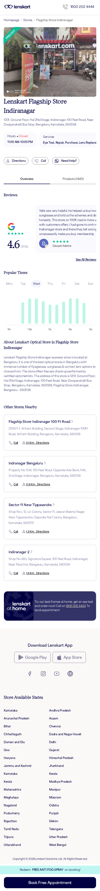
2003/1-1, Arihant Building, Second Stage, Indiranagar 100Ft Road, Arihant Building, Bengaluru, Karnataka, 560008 (48, 431)
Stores (27, 20)
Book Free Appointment (50, 882)
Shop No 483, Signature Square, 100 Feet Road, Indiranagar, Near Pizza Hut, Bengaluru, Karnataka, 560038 (48, 561)
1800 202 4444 (82, 7)
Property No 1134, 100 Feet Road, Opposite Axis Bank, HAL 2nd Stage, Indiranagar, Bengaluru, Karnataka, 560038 (47, 472)
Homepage (11, 20)
